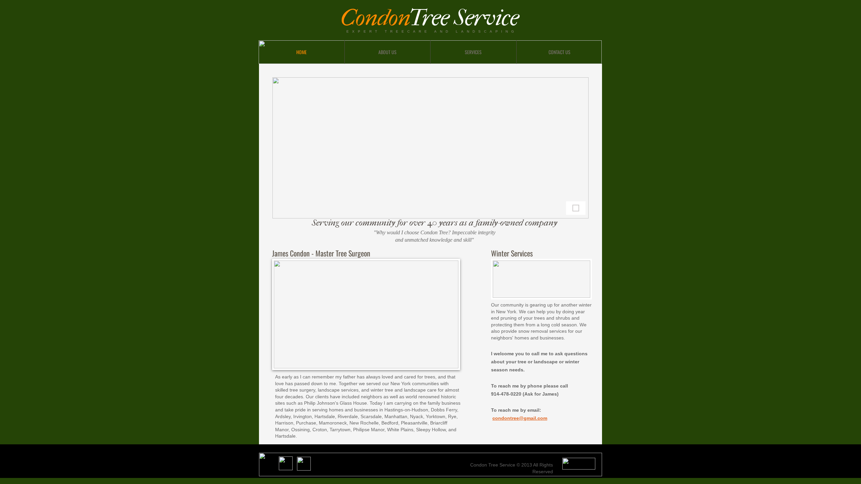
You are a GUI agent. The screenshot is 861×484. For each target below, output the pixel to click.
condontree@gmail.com (519, 418)
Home (301, 51)
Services (473, 51)
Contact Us (559, 51)
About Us (387, 51)
